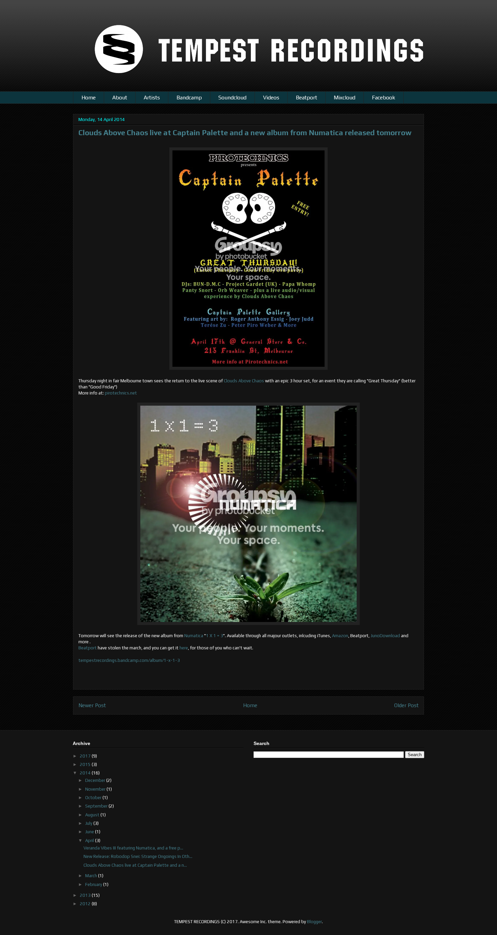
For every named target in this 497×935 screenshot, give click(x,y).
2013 (86, 895)
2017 (86, 756)
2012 (86, 903)
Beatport (306, 97)
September (97, 806)
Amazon (340, 635)
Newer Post (92, 705)
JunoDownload (385, 635)
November (95, 789)
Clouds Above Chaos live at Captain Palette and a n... (135, 865)
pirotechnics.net (121, 392)
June (90, 831)
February (94, 884)
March (91, 875)
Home (88, 97)
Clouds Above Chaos (244, 380)
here (184, 647)
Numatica (193, 635)
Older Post (406, 705)
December (95, 780)
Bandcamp (189, 97)
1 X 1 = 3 (214, 635)
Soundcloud (232, 97)
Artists (152, 97)
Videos (271, 97)
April (90, 840)
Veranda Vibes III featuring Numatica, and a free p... (133, 847)
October (93, 797)
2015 (86, 764)
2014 (86, 772)
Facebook (383, 97)
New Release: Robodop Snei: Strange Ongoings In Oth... (138, 856)
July (89, 823)
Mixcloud (344, 97)
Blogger (314, 921)
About (119, 97)
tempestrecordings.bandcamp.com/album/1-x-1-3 (129, 660)
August (92, 814)
